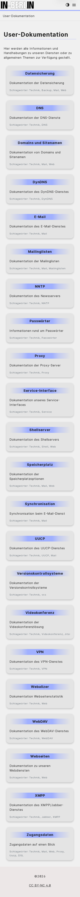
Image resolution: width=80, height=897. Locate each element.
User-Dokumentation (19, 16)
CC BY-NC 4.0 (40, 885)
